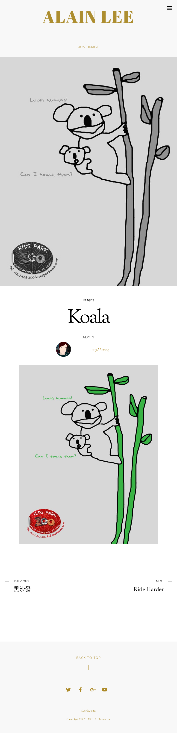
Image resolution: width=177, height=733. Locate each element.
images (88, 300)
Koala (88, 318)
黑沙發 (22, 586)
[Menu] (169, 8)
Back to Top (88, 658)
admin (88, 337)
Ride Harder (148, 586)
